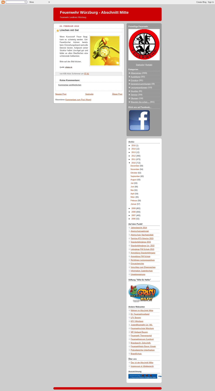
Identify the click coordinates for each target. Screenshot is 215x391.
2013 (133, 152)
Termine (134, 95)
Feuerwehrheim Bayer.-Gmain (143, 346)
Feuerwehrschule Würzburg (142, 328)
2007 (133, 215)
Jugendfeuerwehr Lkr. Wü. (142, 325)
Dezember (135, 166)
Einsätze (134, 80)
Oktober (134, 173)
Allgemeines (136, 73)
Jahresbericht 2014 (139, 228)
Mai (132, 190)
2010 (133, 163)
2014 (133, 149)
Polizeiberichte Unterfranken (143, 350)
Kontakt (149, 65)
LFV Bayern (136, 318)
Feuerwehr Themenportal (141, 336)
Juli (132, 183)
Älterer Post (117, 94)
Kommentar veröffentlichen (69, 85)
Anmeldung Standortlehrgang (143, 253)
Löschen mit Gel (69, 30)
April (133, 194)
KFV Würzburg (137, 321)
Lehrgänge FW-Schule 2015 (142, 249)
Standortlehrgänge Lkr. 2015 (142, 246)
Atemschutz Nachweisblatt (142, 235)
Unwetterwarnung (138, 274)
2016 (133, 146)
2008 (133, 212)
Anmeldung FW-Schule (140, 257)
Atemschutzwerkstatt (140, 231)
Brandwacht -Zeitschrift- (141, 343)
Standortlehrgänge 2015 (141, 242)
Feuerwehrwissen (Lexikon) (142, 339)
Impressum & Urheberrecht (142, 366)
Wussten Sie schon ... (140, 102)
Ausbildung (135, 77)
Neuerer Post (60, 94)
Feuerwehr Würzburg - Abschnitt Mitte (94, 12)
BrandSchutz (136, 354)
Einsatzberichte (137, 264)
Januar (134, 204)
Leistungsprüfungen (139, 88)
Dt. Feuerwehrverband (140, 314)
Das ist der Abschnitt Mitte (142, 363)
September (135, 176)
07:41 (86, 74)
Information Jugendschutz (142, 271)
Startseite (89, 94)
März (133, 197)
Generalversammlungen (141, 84)
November (135, 169)
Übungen (134, 98)
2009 (133, 208)
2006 (133, 219)
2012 (133, 156)
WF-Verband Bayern (139, 332)
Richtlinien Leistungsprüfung (143, 260)
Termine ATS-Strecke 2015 (142, 239)
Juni (133, 187)
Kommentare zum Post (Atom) (78, 100)
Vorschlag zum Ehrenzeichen (143, 267)
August (134, 180)
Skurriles (134, 91)
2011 (133, 159)
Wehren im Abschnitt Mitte (142, 311)
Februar (134, 201)
